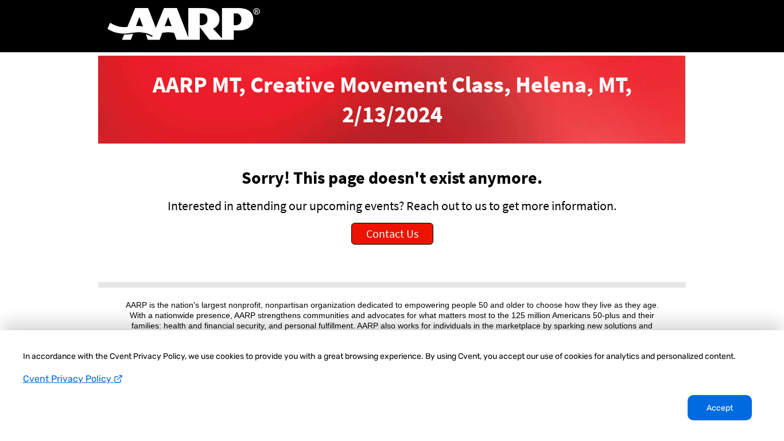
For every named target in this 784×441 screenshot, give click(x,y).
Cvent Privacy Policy (68, 378)
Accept (720, 408)
